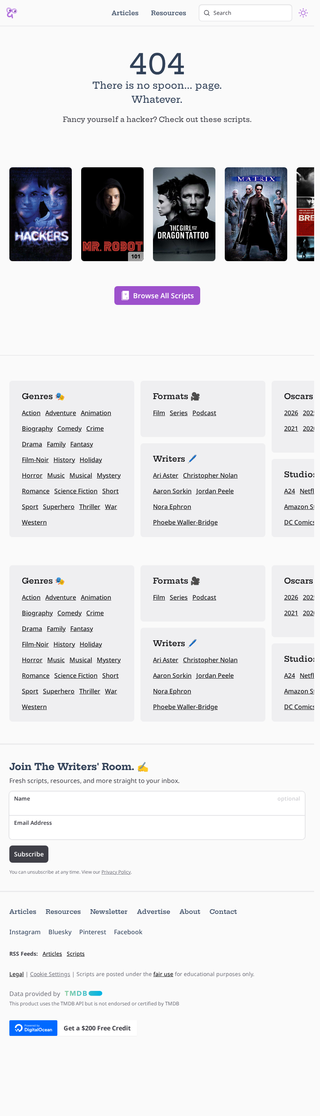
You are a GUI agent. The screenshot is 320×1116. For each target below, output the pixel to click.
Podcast (204, 412)
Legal (16, 974)
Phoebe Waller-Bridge (185, 522)
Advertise (153, 911)
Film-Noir (35, 459)
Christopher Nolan (210, 475)
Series (179, 412)
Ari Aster (165, 475)
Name (157, 798)
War (111, 506)
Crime (95, 428)
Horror (32, 475)
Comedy (69, 428)
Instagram (25, 932)
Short (110, 491)
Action (31, 412)
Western (34, 522)
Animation (96, 412)
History (64, 459)
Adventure (60, 412)
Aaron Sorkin (172, 491)
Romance (36, 491)
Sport (30, 506)
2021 (291, 428)
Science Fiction (76, 491)
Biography (37, 428)
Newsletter (109, 911)
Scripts (76, 953)
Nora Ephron (172, 506)
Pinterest (92, 932)
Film (159, 412)
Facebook (128, 932)
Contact (223, 911)
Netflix (309, 491)
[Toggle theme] (303, 13)
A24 (289, 491)
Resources (168, 13)
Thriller (89, 506)
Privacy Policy (116, 872)
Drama (32, 444)
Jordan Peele (215, 491)
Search (222, 12)
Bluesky (59, 932)
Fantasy (81, 444)
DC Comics (300, 522)
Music (56, 475)
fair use (163, 974)
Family (56, 444)
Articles (125, 13)
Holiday (91, 459)
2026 (291, 412)
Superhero (59, 506)
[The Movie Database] (82, 993)
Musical (80, 475)
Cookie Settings (50, 974)
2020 (310, 428)
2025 (310, 412)
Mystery (109, 475)
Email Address (33, 822)
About (190, 911)
